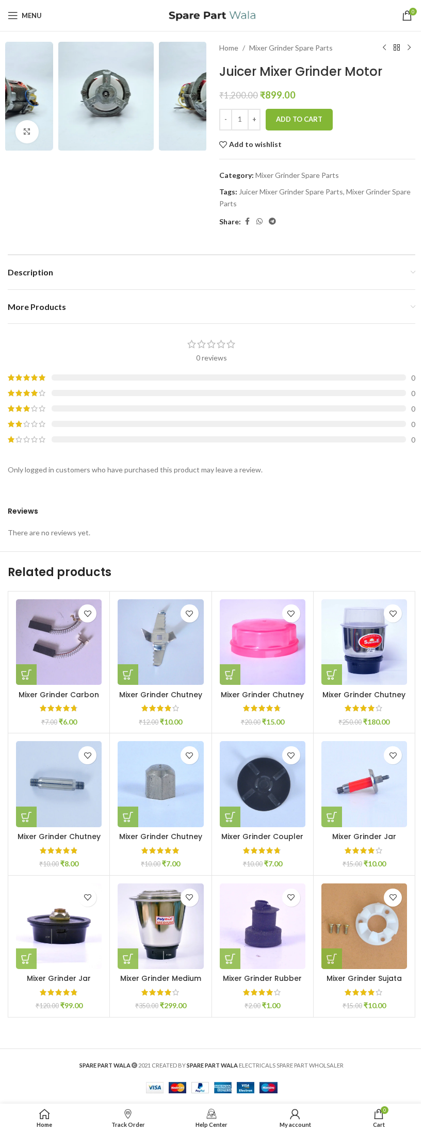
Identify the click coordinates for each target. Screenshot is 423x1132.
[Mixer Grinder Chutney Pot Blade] (160, 642)
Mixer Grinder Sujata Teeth (364, 983)
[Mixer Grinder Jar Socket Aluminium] (59, 926)
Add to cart (299, 119)
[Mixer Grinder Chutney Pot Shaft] (59, 784)
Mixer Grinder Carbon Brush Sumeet (59, 700)
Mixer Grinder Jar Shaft (364, 841)
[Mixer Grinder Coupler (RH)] (262, 784)
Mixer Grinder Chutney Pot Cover (262, 700)
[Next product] (409, 48)
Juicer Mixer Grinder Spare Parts (291, 191)
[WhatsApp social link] (259, 221)
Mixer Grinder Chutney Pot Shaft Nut (160, 841)
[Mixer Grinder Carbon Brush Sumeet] (59, 642)
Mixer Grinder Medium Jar (160, 983)
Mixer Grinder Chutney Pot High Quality (363, 700)
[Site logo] (212, 14)
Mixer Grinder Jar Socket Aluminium (59, 983)
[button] (18, 96)
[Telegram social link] (272, 221)
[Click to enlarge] (27, 131)
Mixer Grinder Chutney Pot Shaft (59, 841)
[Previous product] (384, 48)
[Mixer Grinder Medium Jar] (160, 926)
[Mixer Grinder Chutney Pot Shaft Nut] (160, 784)
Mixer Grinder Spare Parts (291, 47)
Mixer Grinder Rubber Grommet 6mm (262, 983)
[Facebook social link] (247, 221)
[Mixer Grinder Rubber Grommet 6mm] (262, 926)
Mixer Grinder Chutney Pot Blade (160, 700)
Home (228, 47)
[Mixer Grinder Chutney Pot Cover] (262, 642)
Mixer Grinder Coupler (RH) (262, 841)
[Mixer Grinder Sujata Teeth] (364, 926)
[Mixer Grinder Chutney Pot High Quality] (364, 642)
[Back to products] (397, 48)
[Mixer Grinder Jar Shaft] (364, 784)
